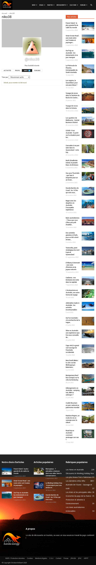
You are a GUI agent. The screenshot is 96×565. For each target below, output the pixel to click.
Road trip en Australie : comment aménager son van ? (72, 435)
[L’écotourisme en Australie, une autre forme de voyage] (88, 293)
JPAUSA (73, 558)
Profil (17, 70)
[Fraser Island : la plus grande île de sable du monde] (88, 26)
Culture (73, 5)
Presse (66, 558)
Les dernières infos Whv (75, 481)
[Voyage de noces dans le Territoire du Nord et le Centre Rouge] (88, 96)
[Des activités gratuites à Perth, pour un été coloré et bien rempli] (88, 236)
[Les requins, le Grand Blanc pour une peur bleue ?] (88, 83)
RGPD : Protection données (15, 558)
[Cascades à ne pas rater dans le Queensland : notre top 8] (88, 148)
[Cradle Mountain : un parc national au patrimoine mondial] (88, 406)
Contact (58, 558)
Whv (33, 5)
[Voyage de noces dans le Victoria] (88, 109)
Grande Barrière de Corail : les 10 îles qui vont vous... (72, 190)
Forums (37, 70)
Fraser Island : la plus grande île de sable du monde (72, 25)
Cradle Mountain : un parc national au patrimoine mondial (72, 405)
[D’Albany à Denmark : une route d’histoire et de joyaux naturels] (88, 266)
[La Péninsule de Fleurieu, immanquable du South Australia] (88, 68)
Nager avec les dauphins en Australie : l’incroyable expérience (71, 205)
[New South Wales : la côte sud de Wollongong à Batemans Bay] (88, 363)
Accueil (4, 13)
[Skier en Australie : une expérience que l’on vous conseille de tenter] (88, 333)
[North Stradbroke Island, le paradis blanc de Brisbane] (88, 163)
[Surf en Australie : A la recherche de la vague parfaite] (88, 321)
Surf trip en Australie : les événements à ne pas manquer (21, 495)
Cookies (30, 558)
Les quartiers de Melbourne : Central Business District (72, 120)
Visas (41, 5)
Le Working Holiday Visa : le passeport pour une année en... (54, 485)
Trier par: (5, 77)
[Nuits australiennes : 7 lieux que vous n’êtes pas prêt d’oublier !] (88, 221)
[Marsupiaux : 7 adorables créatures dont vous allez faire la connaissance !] (39, 471)
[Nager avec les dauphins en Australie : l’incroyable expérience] (88, 204)
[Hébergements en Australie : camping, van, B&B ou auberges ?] (88, 391)
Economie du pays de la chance (78, 496)
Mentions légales (41, 558)
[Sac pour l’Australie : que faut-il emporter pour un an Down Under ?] (88, 176)
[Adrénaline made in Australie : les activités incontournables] (88, 306)
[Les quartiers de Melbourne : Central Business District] (88, 121)
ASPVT (86, 558)
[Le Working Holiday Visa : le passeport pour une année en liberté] (39, 485)
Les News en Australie (75, 469)
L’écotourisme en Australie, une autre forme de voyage (73, 292)
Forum (83, 5)
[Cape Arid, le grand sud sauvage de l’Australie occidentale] (88, 348)
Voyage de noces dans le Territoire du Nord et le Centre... (73, 95)
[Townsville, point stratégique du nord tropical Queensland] (88, 251)
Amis (27, 70)
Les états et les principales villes (79, 492)
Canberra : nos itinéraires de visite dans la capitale (72, 280)
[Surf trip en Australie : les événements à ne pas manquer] (88, 54)
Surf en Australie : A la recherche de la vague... (73, 320)
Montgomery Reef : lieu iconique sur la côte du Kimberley (72, 378)
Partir (50, 5)
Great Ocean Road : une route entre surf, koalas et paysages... (22, 483)
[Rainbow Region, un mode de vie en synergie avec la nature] (88, 419)
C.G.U (51, 558)
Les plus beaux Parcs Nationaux (79, 477)
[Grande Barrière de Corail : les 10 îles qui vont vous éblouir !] (88, 191)
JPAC (80, 558)
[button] (91, 5)
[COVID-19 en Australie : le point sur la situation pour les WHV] (88, 133)
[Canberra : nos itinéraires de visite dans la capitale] (88, 281)
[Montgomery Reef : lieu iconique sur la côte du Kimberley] (88, 378)
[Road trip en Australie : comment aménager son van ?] (88, 433)
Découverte (61, 5)
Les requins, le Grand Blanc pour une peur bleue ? (72, 83)
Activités (7, 70)
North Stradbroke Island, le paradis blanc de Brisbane (72, 163)
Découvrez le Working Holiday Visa (80, 473)
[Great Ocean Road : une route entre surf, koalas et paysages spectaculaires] (88, 39)
